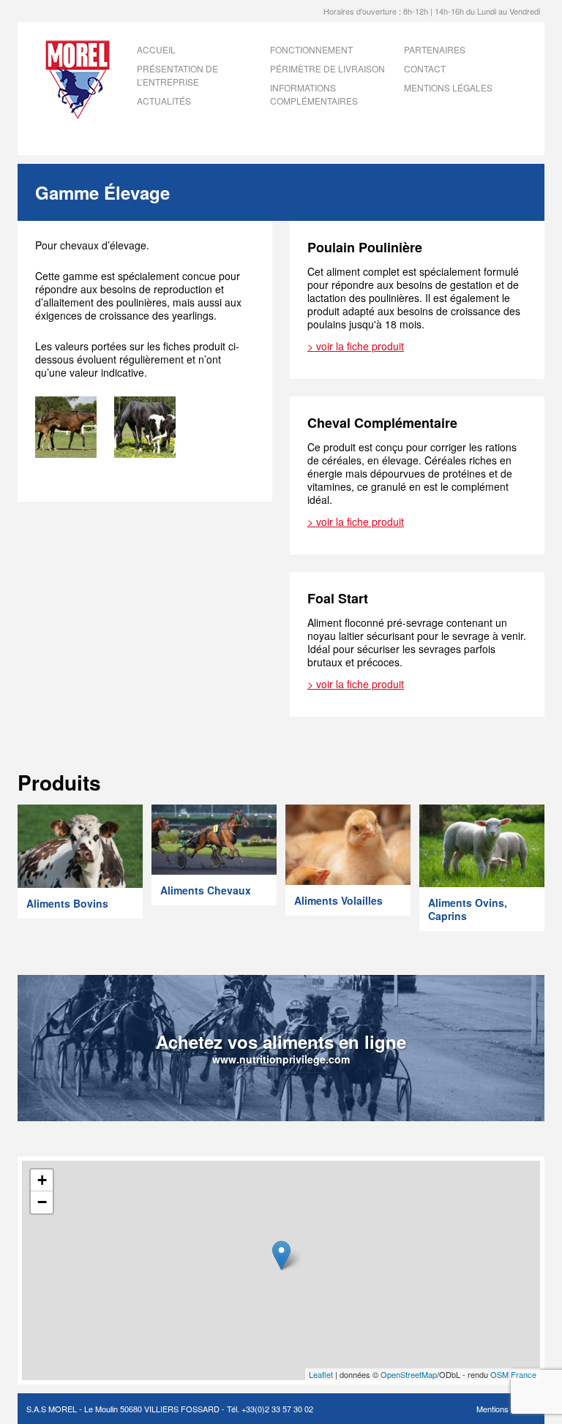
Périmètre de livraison (327, 68)
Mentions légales (448, 87)
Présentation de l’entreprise (177, 75)
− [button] (42, 1202)
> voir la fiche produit (355, 346)
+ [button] (42, 1180)
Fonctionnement (311, 49)
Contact (425, 68)
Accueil (156, 49)
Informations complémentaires (314, 94)
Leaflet (321, 1374)
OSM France (513, 1374)
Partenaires (434, 49)
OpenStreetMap (409, 1374)
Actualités (164, 100)
